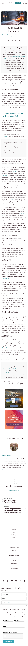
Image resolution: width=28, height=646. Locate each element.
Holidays (17, 35)
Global (14, 550)
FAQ (14, 571)
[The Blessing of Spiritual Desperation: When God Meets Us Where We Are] (25, 10)
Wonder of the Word (14, 548)
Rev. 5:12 (4, 348)
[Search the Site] (22, 3)
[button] (26, 3)
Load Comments (14, 490)
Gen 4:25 (4, 184)
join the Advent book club (13, 374)
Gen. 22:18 (10, 200)
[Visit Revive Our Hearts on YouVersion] (24, 580)
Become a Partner (14, 555)
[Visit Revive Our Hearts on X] (20, 580)
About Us (14, 563)
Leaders (14, 553)
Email (3, 598)
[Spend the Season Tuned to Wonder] (2, 10)
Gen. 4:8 (4, 175)
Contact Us (14, 566)
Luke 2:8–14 (5, 279)
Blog (14, 532)
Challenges (14, 535)
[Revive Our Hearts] (6, 3)
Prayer (22, 35)
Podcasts (14, 529)
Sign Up (6, 603)
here (18, 71)
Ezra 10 (21, 229)
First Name (5, 594)
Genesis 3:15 (5, 136)
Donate (18, 3)
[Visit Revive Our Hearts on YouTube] (11, 580)
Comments (14, 37)
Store (14, 545)
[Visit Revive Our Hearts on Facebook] (7, 580)
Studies (14, 537)
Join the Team (14, 568)
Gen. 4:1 (15, 171)
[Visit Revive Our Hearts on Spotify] (16, 580)
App (14, 540)
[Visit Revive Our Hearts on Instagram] (3, 580)
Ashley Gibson (6, 35)
